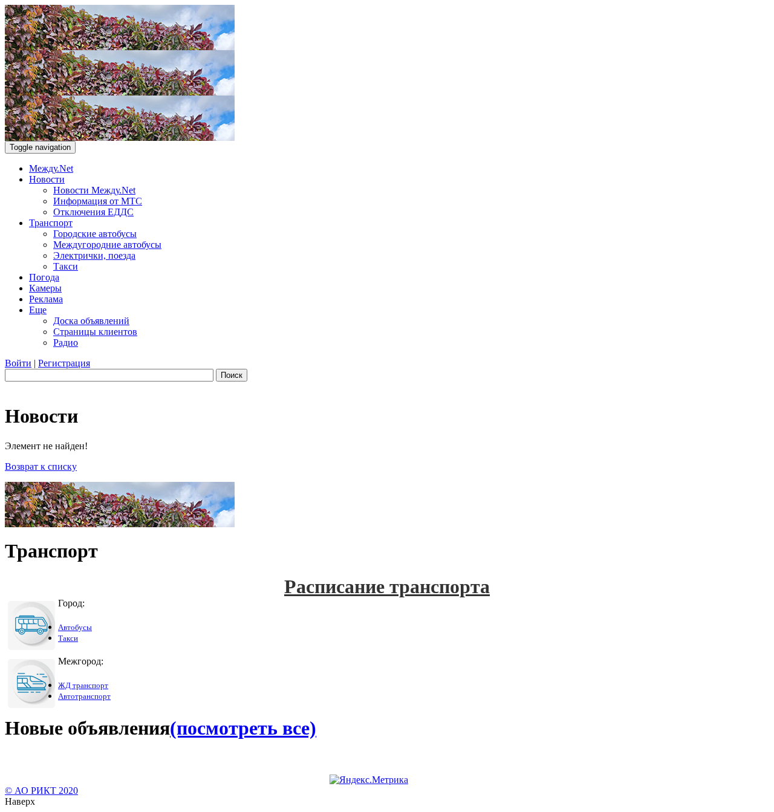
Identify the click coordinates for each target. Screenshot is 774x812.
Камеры (45, 288)
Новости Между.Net (94, 190)
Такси (65, 266)
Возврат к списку (41, 466)
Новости (47, 179)
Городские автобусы (95, 234)
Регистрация (64, 363)
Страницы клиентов (95, 331)
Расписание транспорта (387, 586)
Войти (18, 363)
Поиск (231, 375)
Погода (44, 277)
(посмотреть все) (243, 728)
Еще (38, 310)
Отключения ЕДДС (93, 212)
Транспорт (51, 223)
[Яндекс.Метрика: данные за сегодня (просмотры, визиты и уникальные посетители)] (369, 780)
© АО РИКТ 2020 (41, 790)
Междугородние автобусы (107, 244)
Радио (65, 342)
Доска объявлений (91, 321)
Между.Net (51, 168)
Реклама (46, 299)
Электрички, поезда (94, 255)
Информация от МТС (97, 201)
